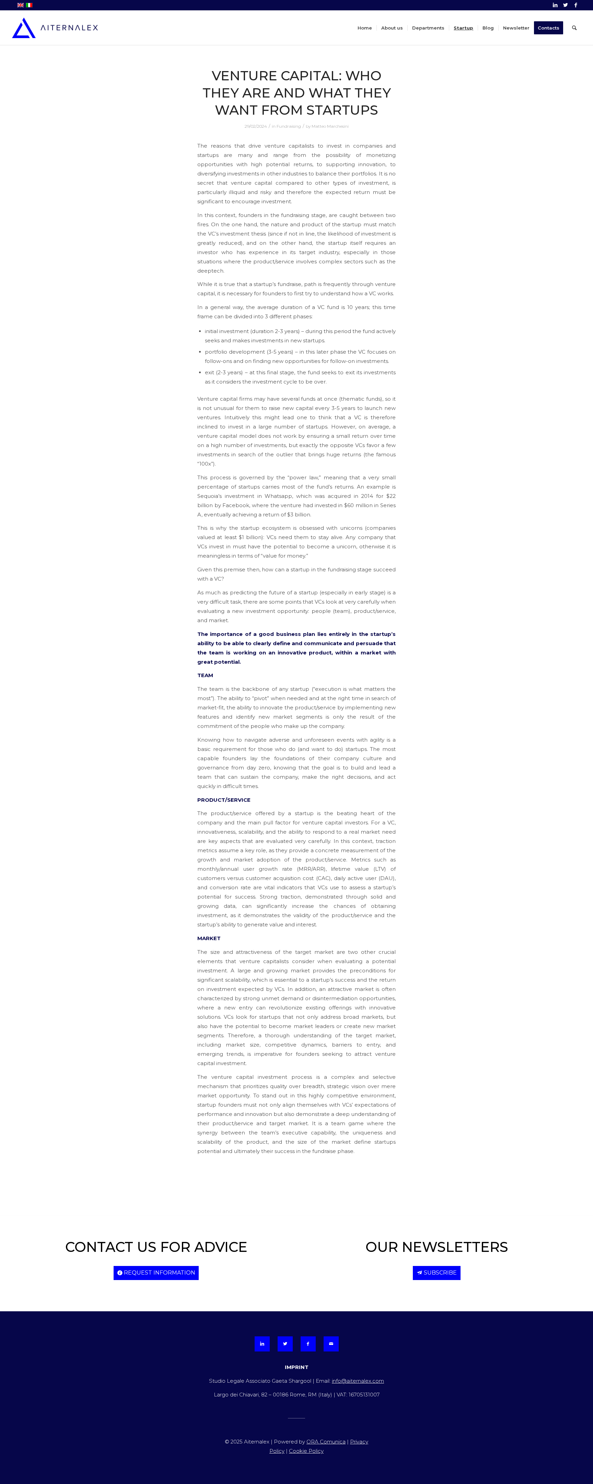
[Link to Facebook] (576, 5)
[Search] (574, 28)
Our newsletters (436, 1246)
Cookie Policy (306, 1451)
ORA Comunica (326, 1441)
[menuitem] (364, 28)
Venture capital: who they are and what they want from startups (296, 93)
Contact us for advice (156, 1246)
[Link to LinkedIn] (555, 5)
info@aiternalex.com (358, 1381)
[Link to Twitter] (565, 5)
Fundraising (289, 126)
